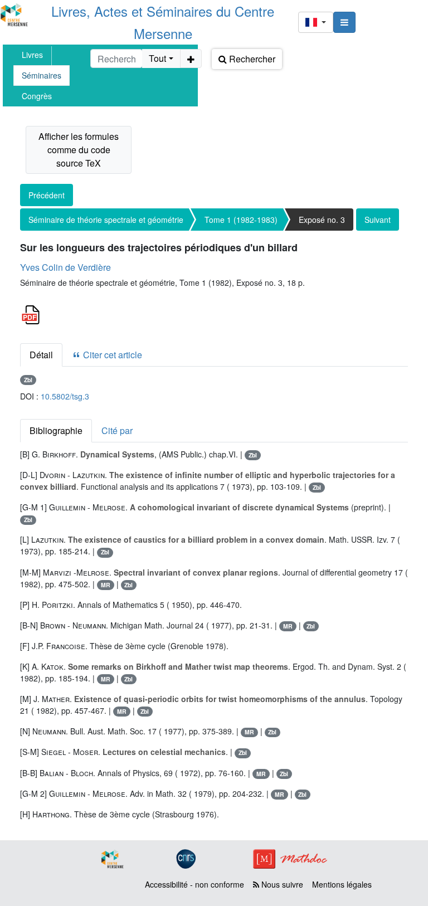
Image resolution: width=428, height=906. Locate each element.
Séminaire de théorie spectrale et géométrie (105, 219)
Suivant (377, 219)
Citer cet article (111, 354)
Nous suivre (281, 884)
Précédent (46, 195)
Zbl (28, 380)
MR (105, 585)
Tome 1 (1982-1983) (241, 219)
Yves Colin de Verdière (65, 267)
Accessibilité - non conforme (194, 884)
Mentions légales (342, 884)
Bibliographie (56, 430)
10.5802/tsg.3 (65, 396)
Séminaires (41, 75)
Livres (32, 54)
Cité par (117, 430)
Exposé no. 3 (322, 219)
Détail (41, 354)
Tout (157, 58)
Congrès (37, 95)
